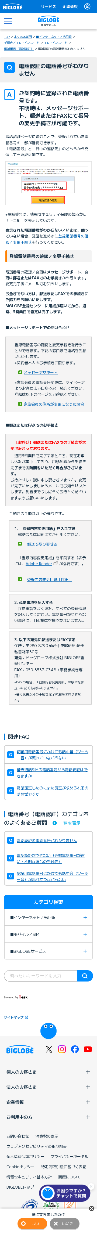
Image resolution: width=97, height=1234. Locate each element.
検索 (85, 976)
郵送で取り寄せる (42, 544)
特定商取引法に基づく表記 (63, 1166)
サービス (48, 6)
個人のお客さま (21, 1072)
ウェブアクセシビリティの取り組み (36, 1146)
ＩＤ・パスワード (56, 42)
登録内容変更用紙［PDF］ (49, 579)
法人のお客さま (21, 1087)
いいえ (67, 1223)
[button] (66, 1193)
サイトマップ (13, 1017)
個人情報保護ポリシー (25, 1156)
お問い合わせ (17, 1136)
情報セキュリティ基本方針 (29, 1176)
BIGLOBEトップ (20, 1187)
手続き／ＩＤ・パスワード (22, 42)
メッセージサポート (41, 372)
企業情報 (70, 6)
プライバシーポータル (69, 1156)
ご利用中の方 (19, 1117)
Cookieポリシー (20, 1166)
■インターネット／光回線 (54, 36)
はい (35, 1223)
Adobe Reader (39, 563)
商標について (69, 1176)
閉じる (91, 1208)
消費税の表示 (47, 1136)
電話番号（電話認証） (19, 48)
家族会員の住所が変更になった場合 (54, 404)
